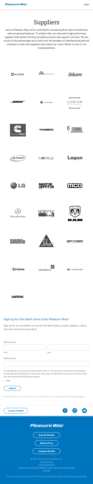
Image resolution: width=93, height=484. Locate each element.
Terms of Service (74, 476)
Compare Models (46, 451)
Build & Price (46, 443)
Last (49, 352)
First (5, 352)
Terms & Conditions (77, 397)
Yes (8, 381)
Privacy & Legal (46, 462)
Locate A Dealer (16, 410)
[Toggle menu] (59, 4)
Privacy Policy (61, 397)
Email (10, 358)
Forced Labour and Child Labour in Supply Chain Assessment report (46, 468)
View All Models (46, 435)
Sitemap (46, 470)
